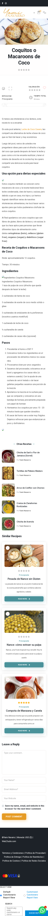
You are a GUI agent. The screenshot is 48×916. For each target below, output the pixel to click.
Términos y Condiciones (13, 853)
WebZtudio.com (9, 841)
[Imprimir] (3, 89)
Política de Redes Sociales (34, 861)
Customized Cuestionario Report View (32, 895)
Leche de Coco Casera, (31, 129)
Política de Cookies (11, 861)
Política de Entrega (12, 857)
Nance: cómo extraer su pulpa (24, 644)
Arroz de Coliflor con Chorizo (30, 488)
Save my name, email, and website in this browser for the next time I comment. (24, 807)
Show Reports (36, 913)
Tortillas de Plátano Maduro (30, 471)
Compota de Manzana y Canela (24, 710)
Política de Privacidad (35, 853)
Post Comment (14, 816)
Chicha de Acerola (25, 521)
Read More (22, 599)
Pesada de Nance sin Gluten (24, 578)
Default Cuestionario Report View (9, 895)
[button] (10, 89)
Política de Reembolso (33, 857)
